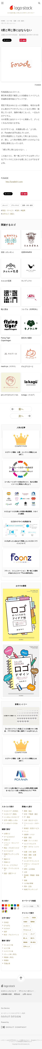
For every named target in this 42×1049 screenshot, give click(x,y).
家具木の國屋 (26, 338)
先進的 (34, 917)
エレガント (26, 926)
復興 (23, 210)
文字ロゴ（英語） (8, 214)
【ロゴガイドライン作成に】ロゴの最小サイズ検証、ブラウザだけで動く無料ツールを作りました (21, 730)
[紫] (2, 908)
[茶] (17, 905)
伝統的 (25, 922)
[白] (8, 908)
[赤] (2, 905)
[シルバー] (17, 908)
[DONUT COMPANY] (13, 1027)
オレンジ (5, 205)
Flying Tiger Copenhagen (6, 339)
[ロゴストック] (21, 7)
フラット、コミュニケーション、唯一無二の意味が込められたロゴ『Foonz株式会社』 (21, 572)
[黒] (11, 908)
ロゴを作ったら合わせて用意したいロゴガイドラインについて (21, 542)
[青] (14, 905)
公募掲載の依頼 (6, 994)
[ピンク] (5, 908)
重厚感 (32, 922)
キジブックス (26, 280)
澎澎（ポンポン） (8, 252)
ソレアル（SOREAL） (30, 309)
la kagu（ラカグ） (28, 395)
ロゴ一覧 (9, 21)
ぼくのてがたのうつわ (9, 395)
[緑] (11, 905)
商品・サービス (8, 210)
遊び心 (32, 938)
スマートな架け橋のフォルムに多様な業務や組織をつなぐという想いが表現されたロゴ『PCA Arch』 (21, 790)
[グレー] (14, 908)
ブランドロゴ (15, 205)
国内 (17, 210)
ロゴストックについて (8, 991)
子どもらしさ (27, 930)
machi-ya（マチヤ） (9, 366)
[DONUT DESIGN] (11, 1016)
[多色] (5, 911)
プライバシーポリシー (26, 991)
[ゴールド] (2, 911)
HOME (3, 21)
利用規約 (20, 1041)
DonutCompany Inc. (24, 1044)
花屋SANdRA (26, 252)
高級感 (25, 942)
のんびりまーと (27, 366)
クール (25, 934)
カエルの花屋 (6, 280)
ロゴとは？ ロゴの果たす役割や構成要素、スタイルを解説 (21, 512)
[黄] (8, 905)
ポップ (32, 934)
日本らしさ (26, 946)
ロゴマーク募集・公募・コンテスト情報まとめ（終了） (21, 453)
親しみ (25, 938)
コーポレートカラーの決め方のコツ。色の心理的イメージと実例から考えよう (21, 483)
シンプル (26, 917)
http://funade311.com (14, 181)
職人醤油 (4, 309)
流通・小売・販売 (19, 21)
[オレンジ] (5, 905)
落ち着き (33, 942)
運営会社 (17, 994)
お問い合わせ (27, 994)
